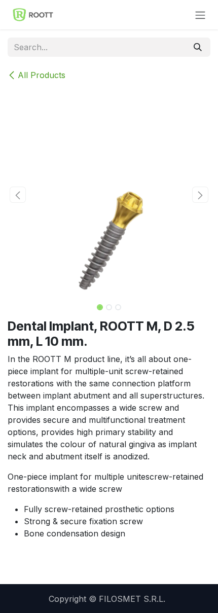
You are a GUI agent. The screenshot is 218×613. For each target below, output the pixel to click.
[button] (18, 195)
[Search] (197, 47)
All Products (41, 75)
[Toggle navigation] (200, 14)
